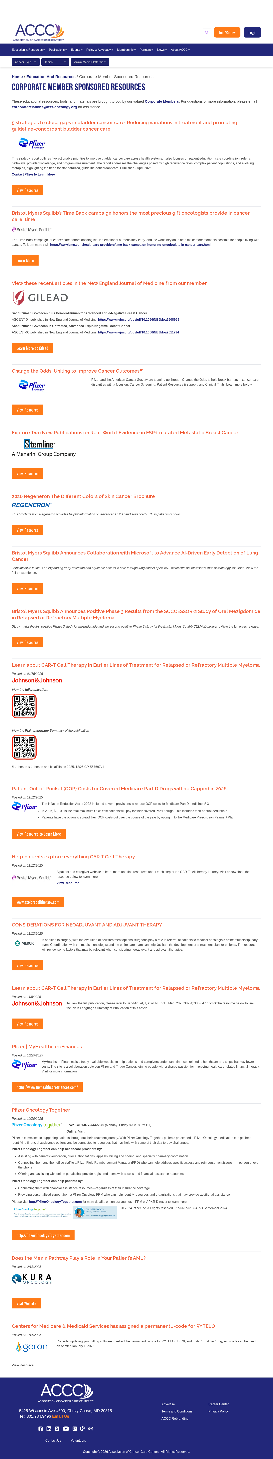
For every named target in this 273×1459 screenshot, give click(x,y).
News (161, 49)
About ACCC (179, 49)
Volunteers (78, 1440)
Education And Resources (51, 76)
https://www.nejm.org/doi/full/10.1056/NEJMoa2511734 (138, 332)
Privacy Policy (218, 1411)
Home (17, 76)
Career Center (218, 1404)
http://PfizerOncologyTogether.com (55, 1201)
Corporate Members (162, 101)
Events (75, 49)
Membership (125, 49)
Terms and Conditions (176, 1411)
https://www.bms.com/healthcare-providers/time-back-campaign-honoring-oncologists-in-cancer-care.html (130, 244)
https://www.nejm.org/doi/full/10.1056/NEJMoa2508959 (138, 319)
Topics (49, 61)
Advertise (168, 1404)
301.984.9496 (39, 1416)
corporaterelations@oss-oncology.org (44, 107)
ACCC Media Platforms (88, 61)
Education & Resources (27, 49)
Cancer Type (23, 61)
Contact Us (53, 1440)
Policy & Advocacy (98, 49)
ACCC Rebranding (174, 1418)
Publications (57, 49)
